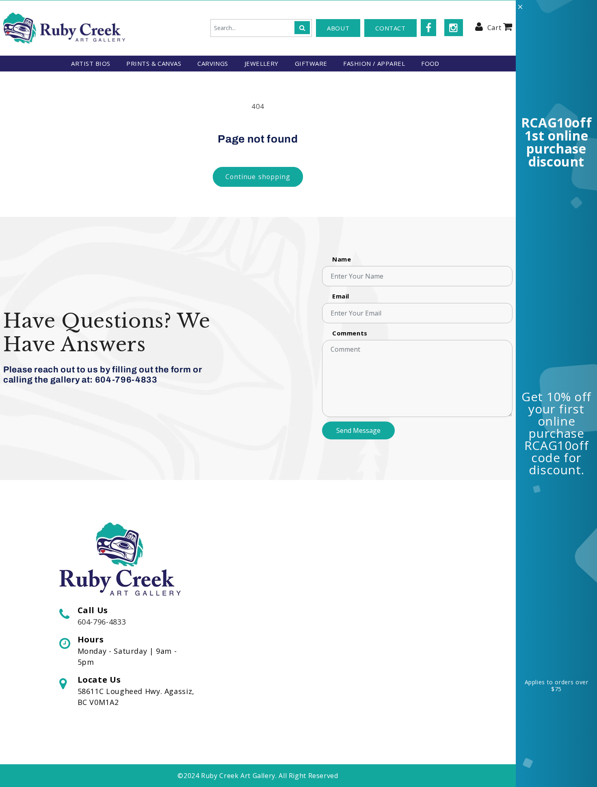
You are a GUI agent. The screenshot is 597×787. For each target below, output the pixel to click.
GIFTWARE (311, 63)
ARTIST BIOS (90, 63)
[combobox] (261, 28)
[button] (500, 26)
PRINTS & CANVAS (153, 63)
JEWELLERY (261, 63)
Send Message (358, 430)
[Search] (302, 28)
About (338, 28)
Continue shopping (257, 176)
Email (340, 296)
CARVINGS (212, 63)
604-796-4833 (102, 622)
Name (341, 259)
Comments (350, 333)
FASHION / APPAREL (374, 63)
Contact (390, 28)
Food (430, 63)
